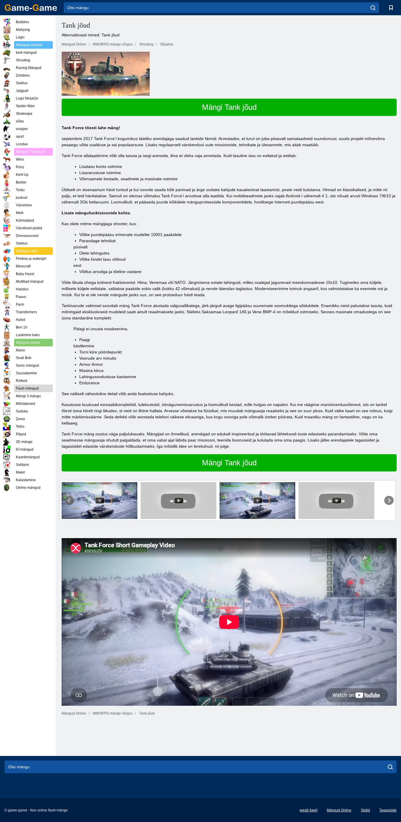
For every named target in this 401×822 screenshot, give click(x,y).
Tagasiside (388, 810)
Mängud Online (339, 810)
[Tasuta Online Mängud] (30, 7)
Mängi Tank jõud (229, 107)
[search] (373, 7)
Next (389, 500)
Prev (69, 500)
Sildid (365, 810)
